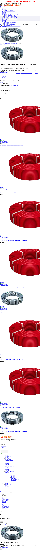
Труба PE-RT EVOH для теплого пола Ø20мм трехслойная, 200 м (14, 287)
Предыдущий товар (3, 26)
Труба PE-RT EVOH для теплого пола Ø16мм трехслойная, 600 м (14, 240)
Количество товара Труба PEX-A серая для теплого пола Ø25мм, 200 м (13, 70)
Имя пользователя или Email (5, 518)
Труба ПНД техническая (8, 25)
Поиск (11, 492)
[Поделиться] (1, 548)
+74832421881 (3, 446)
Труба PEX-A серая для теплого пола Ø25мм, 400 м (9, 61)
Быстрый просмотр (3, 141)
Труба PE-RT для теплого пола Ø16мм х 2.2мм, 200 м (11, 359)
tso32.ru (36, 73)
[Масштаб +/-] (3, 548)
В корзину (2, 71)
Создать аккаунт (8, 524)
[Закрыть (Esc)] (0, 548)
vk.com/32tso (3, 448)
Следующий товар (3, 45)
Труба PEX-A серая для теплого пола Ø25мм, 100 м (9, 43)
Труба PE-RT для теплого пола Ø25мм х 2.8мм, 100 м (11, 145)
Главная (1, 24)
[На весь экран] (2, 548)
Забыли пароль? (3, 523)
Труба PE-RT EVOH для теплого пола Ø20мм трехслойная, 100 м (14, 312)
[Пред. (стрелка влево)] (0, 549)
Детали (3, 77)
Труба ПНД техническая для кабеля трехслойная (12, 26)
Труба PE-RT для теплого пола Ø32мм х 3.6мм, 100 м (11, 192)
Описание (4, 76)
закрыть (1, 512)
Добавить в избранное (4, 72)
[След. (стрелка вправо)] (1, 549)
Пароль (1, 520)
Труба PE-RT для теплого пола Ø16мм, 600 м (10, 407)
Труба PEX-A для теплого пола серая (17, 24)
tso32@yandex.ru (4, 447)
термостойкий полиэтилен (13, 85)
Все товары (5, 24)
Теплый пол (9, 24)
